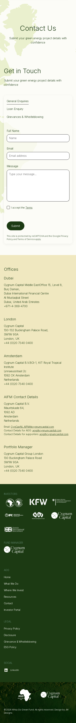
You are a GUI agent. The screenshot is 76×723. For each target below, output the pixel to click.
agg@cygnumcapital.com (53, 434)
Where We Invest (14, 590)
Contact (8, 603)
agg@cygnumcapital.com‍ (46, 430)
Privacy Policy (12, 628)
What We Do (11, 583)
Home (7, 577)
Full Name (13, 131)
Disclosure (10, 635)
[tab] (18, 101)
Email (10, 148)
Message (12, 166)
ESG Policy (10, 647)
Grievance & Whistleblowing (20, 641)
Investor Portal (12, 609)
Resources (10, 596)
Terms (29, 207)
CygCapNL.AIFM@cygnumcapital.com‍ (32, 426)
